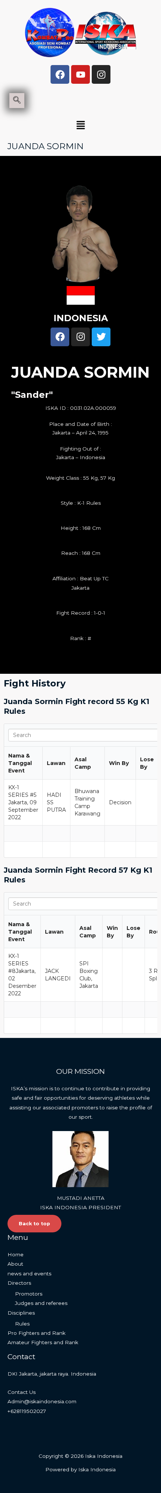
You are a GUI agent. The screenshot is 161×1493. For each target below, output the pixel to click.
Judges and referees (41, 1303)
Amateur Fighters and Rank (42, 1342)
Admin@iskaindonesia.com (41, 1401)
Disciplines (21, 1313)
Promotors (28, 1294)
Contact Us (21, 1392)
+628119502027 (26, 1411)
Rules (22, 1324)
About (15, 1264)
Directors (19, 1283)
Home (15, 1254)
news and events (29, 1274)
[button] (80, 125)
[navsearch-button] (16, 100)
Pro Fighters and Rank (36, 1333)
